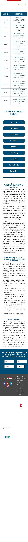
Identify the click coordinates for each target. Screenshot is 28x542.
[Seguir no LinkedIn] (11, 383)
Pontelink (14, 159)
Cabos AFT (14, 128)
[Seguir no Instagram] (8, 386)
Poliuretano (14, 141)
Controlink (14, 171)
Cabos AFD (14, 147)
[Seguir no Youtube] (7, 383)
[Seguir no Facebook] (4, 383)
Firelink (14, 122)
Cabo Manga (14, 153)
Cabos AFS (14, 134)
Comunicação (14, 165)
